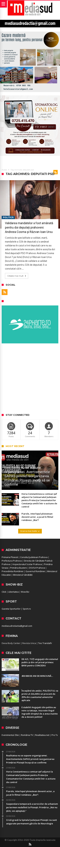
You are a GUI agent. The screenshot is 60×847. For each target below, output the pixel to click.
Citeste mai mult (15, 276)
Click (4, 591)
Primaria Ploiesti (10, 557)
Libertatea (13, 591)
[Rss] (5, 292)
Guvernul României (35, 571)
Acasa (4, 170)
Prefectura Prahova (12, 560)
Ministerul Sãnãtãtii (22, 574)
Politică (8, 217)
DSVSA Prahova (37, 567)
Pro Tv (55, 735)
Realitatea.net (42, 735)
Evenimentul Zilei (10, 735)
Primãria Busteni (18, 567)
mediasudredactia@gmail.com (17, 625)
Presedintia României (12, 571)
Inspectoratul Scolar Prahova (27, 564)
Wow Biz (25, 591)
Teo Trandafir (45, 643)
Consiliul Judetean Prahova (34, 557)
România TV (27, 735)
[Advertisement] (30, 378)
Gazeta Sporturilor (11, 608)
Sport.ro (27, 608)
